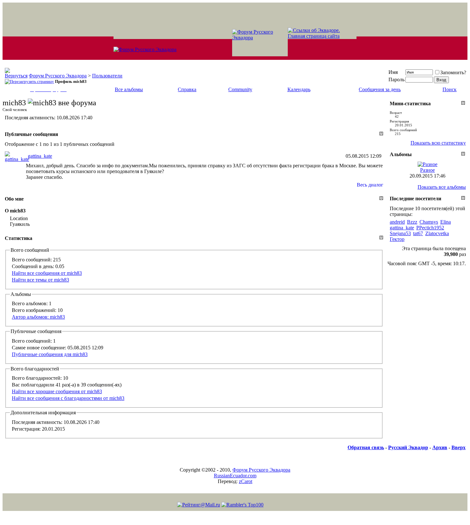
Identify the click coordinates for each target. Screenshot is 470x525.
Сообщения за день (380, 89)
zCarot (245, 481)
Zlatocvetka (437, 233)
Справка (187, 89)
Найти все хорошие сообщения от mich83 (57, 391)
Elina (445, 222)
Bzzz (412, 222)
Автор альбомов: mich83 (38, 317)
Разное (427, 170)
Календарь (298, 89)
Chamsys (428, 222)
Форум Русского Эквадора (58, 75)
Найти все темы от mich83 (40, 279)
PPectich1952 (430, 227)
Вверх (458, 447)
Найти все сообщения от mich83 (47, 273)
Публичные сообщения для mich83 (50, 354)
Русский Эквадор (408, 447)
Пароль (396, 79)
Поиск (450, 89)
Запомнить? (453, 72)
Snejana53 (400, 233)
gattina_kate (40, 156)
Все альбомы (129, 89)
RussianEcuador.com (235, 475)
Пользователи (107, 75)
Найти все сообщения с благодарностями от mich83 (68, 398)
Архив (439, 447)
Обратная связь (366, 447)
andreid (397, 222)
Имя (393, 72)
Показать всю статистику (438, 143)
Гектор (397, 239)
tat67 (418, 233)
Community (240, 89)
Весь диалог (370, 184)
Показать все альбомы (442, 187)
